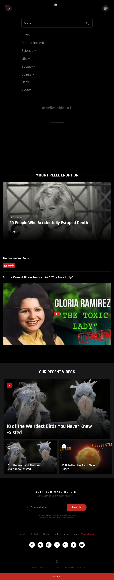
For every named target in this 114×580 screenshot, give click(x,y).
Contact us (36, 534)
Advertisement (62, 534)
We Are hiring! (88, 534)
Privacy (75, 534)
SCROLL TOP (57, 576)
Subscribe (77, 507)
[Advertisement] (57, 145)
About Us (23, 534)
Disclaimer (48, 534)
